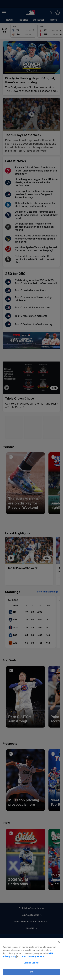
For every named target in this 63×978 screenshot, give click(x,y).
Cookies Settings (31, 963)
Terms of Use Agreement (32, 956)
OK (31, 972)
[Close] (59, 942)
